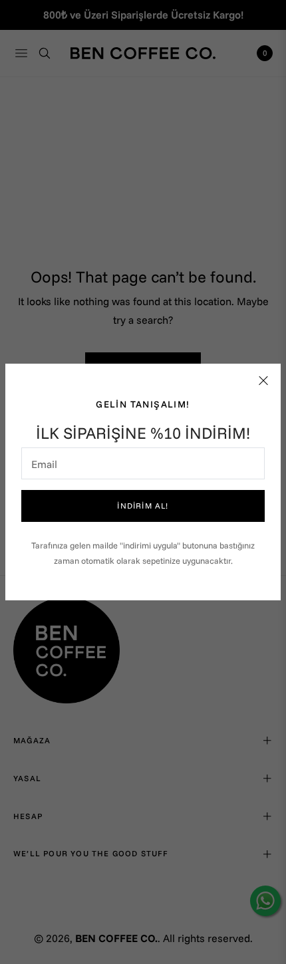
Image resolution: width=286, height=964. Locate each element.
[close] (263, 381)
